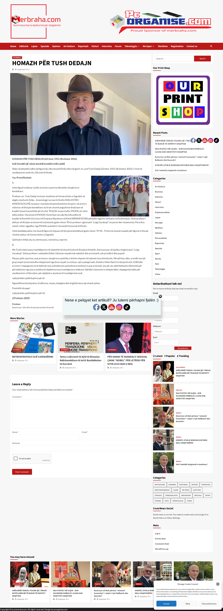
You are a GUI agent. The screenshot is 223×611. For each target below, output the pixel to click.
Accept (166, 603)
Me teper (147, 46)
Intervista (107, 46)
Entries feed (160, 538)
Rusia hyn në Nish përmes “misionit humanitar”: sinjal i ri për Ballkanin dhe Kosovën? (181, 158)
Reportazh (83, 46)
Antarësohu (183, 348)
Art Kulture (69, 46)
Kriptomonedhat (162, 212)
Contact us (192, 46)
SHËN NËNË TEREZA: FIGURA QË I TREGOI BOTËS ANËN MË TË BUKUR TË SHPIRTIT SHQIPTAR (182, 142)
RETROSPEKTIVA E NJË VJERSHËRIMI (32, 357)
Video (157, 274)
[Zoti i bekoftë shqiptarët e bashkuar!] (163, 462)
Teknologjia (131, 46)
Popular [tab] (170, 356)
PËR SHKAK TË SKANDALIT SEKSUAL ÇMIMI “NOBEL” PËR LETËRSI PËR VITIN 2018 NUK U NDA (127, 360)
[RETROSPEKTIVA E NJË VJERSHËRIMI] (33, 338)
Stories (158, 259)
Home (13, 46)
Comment (17, 396)
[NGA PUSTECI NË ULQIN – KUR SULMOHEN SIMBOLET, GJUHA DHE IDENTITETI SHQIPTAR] (163, 394)
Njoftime (159, 228)
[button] (218, 584)
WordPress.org (161, 549)
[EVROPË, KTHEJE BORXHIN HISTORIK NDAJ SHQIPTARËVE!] (163, 439)
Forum (118, 46)
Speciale (45, 46)
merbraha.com (20, 609)
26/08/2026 (20, 599)
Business (159, 192)
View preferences (209, 603)
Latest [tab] (159, 356)
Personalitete (161, 238)
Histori (95, 46)
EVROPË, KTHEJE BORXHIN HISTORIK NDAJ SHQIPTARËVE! (182, 165)
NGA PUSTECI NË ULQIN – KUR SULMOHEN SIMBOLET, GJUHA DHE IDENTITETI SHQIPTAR (179, 150)
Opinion (56, 46)
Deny (188, 603)
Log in (157, 533)
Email (85, 432)
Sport (157, 253)
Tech (157, 264)
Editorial (23, 46)
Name (15, 432)
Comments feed (162, 544)
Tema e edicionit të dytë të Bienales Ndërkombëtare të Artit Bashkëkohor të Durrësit (80, 360)
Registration (177, 46)
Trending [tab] (183, 356)
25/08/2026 (20, 361)
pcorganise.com (60, 609)
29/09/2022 (21, 69)
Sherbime (163, 46)
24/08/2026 (115, 368)
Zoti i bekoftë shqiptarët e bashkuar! (171, 170)
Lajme (34, 46)
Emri (155, 337)
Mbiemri (157, 326)
